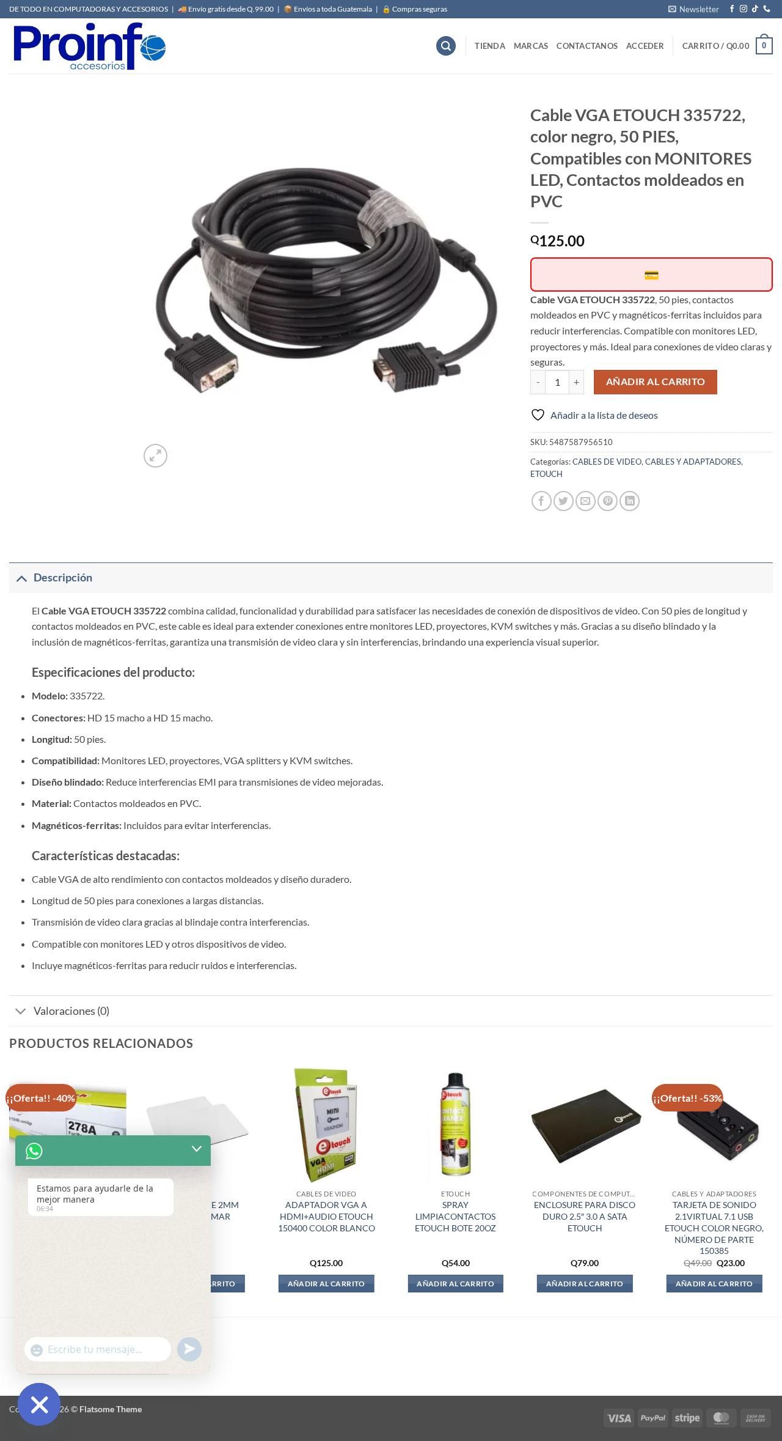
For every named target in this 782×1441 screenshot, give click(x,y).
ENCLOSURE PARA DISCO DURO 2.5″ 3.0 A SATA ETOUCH (584, 1216)
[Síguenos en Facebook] (732, 9)
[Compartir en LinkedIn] (629, 501)
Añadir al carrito (656, 381)
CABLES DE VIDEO (606, 461)
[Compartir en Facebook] (542, 501)
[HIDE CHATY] (39, 1404)
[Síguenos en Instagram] (743, 9)
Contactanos (587, 46)
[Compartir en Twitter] (564, 501)
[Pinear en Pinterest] (607, 501)
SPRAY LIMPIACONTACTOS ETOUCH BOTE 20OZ (455, 1216)
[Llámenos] (766, 9)
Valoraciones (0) (71, 1010)
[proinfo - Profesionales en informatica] (88, 45)
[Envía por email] (586, 501)
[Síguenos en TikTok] (755, 9)
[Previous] (10, 1190)
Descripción (63, 577)
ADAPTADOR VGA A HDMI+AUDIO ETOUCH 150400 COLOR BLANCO (326, 1216)
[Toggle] (21, 577)
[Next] (772, 1190)
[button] (693, 9)
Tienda (490, 46)
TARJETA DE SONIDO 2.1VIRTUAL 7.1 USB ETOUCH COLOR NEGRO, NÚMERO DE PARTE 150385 (714, 1228)
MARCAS (531, 46)
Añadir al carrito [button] (326, 1284)
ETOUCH (546, 474)
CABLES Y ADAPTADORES (693, 461)
